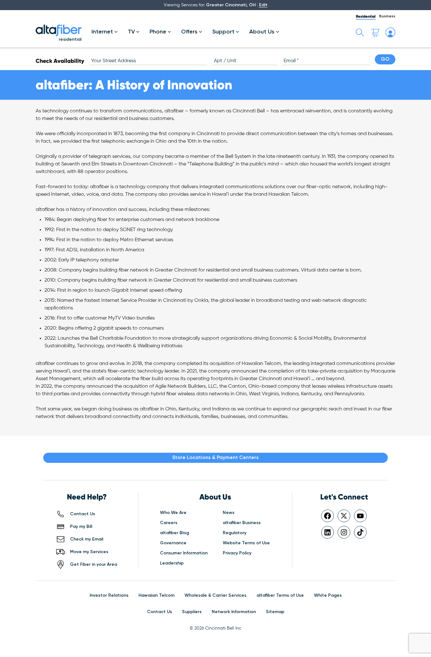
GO (385, 59)
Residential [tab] (365, 16)
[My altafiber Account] (390, 32)
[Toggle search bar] (360, 32)
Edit (263, 5)
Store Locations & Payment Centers (215, 457)
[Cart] (375, 32)
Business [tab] (387, 16)
